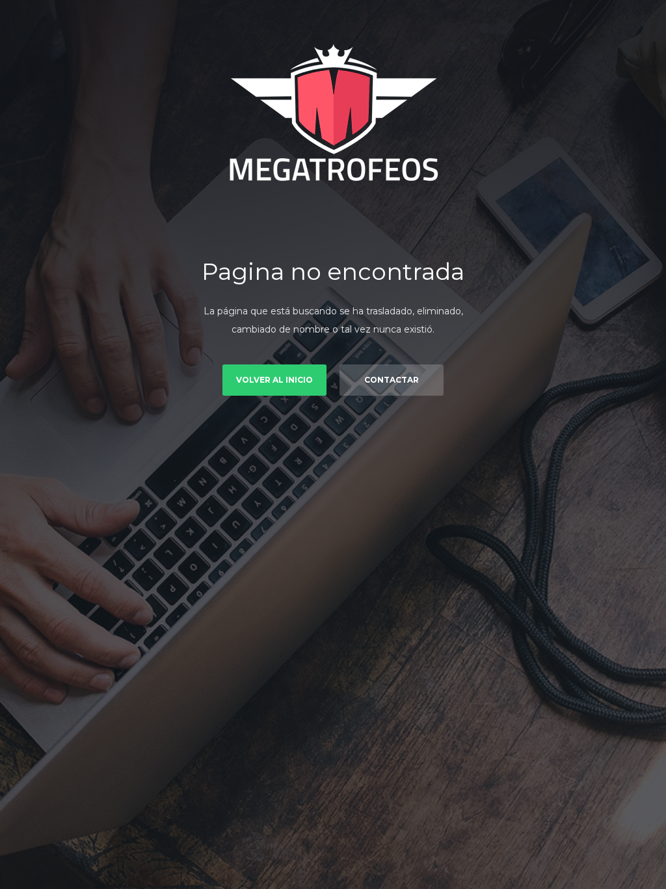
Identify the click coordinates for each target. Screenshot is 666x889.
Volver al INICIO (274, 380)
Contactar (391, 380)
